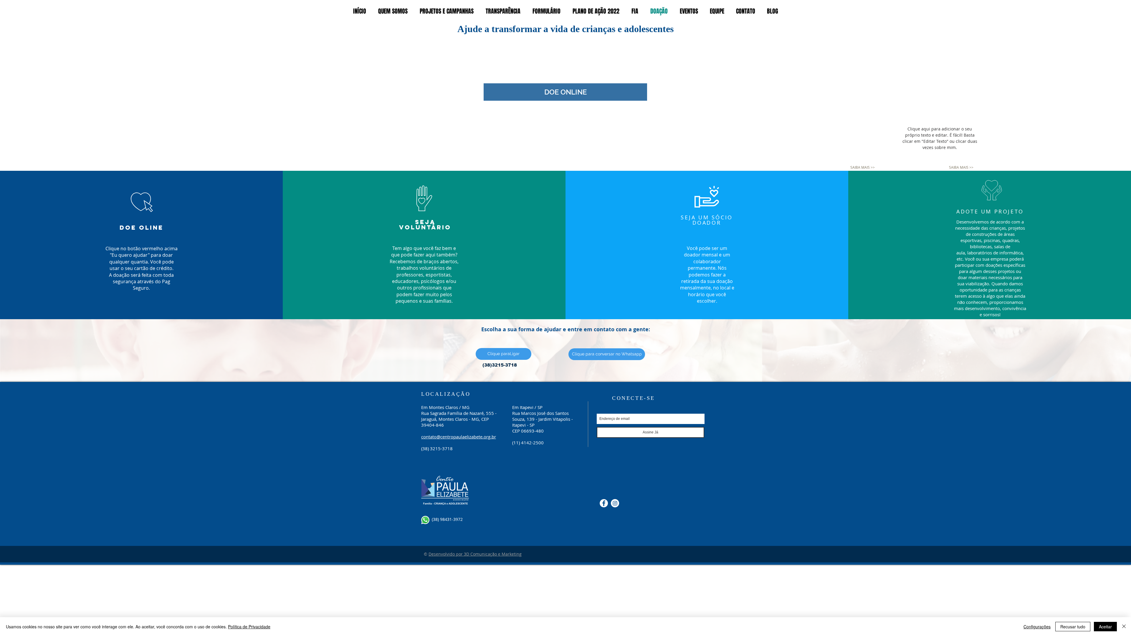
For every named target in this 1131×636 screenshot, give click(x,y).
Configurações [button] (1037, 627)
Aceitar (1105, 627)
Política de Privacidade (249, 627)
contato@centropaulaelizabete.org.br (458, 437)
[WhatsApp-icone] (425, 520)
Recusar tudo (1072, 627)
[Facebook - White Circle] (604, 503)
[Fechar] (1123, 626)
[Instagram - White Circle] (615, 503)
